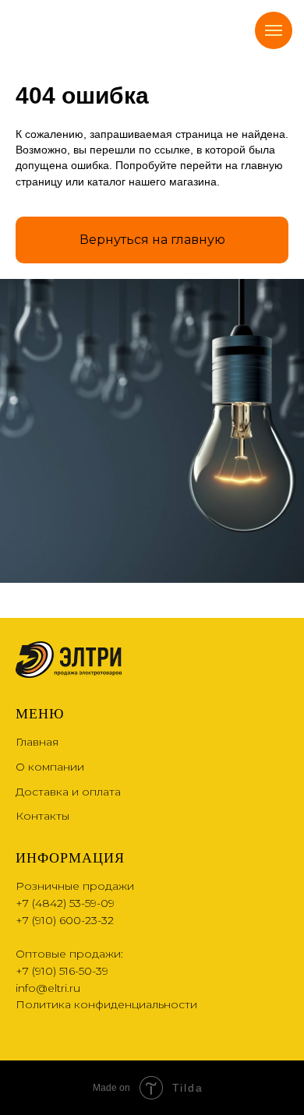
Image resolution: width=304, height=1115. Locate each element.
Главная (37, 742)
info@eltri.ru (48, 988)
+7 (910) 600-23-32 (65, 920)
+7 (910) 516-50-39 (62, 971)
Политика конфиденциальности (106, 1004)
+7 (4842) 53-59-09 (65, 903)
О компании (50, 767)
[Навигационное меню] (273, 30)
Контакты (42, 816)
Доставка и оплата (68, 792)
